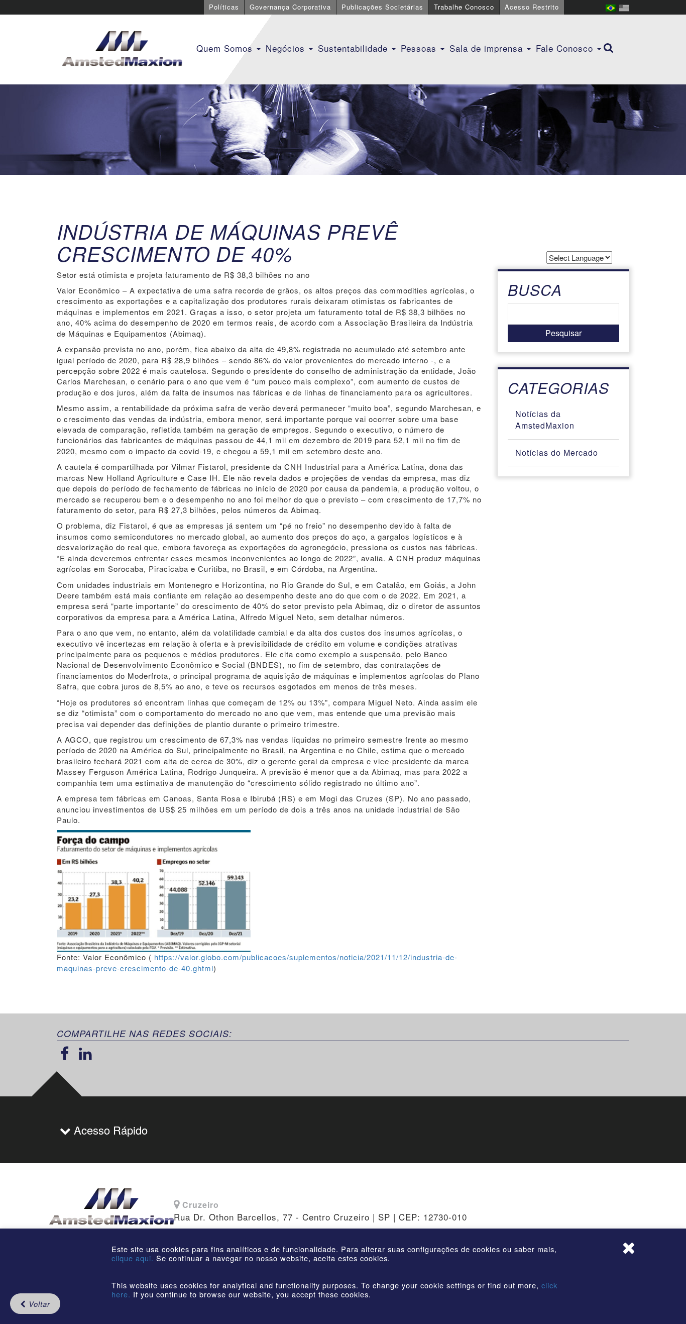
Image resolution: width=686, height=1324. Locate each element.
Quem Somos (226, 48)
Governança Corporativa (290, 7)
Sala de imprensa (487, 48)
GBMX (122, 49)
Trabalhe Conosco (464, 7)
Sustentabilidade (354, 48)
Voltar (38, 1303)
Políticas (224, 7)
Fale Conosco (566, 48)
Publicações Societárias (382, 7)
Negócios (287, 48)
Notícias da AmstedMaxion (545, 419)
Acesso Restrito (532, 7)
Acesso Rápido (109, 1130)
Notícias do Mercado (556, 452)
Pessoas (420, 48)
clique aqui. (133, 1258)
